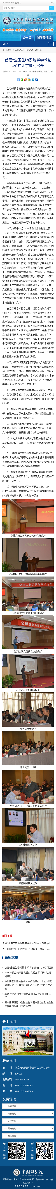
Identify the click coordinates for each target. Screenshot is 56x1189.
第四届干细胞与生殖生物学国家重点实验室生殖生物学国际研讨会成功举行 (29, 1004)
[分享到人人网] (36, 80)
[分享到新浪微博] (25, 80)
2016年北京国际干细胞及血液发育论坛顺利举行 (28, 996)
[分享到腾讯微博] (33, 80)
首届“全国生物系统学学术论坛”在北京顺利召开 (29, 967)
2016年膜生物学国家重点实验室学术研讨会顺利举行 (28, 974)
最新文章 (11, 957)
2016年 (38, 50)
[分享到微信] (22, 80)
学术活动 (29, 50)
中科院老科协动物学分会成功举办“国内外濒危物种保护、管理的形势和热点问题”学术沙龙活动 (28, 985)
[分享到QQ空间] (29, 80)
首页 (8, 50)
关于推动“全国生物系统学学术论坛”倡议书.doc (26, 949)
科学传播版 (44, 37)
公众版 (27, 37)
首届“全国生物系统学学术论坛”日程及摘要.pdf (26, 943)
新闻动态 (19, 50)
